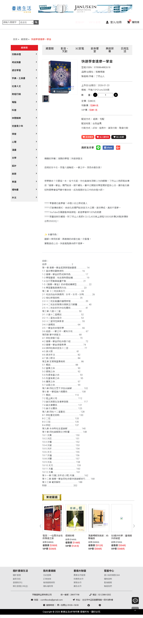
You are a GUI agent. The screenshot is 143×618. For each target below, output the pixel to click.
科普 (14, 110)
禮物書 (15, 189)
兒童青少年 (17, 126)
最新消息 (17, 579)
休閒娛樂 (16, 118)
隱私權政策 (48, 586)
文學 (14, 158)
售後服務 (108, 582)
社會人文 (16, 86)
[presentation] (40, 525)
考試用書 (16, 62)
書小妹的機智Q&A (112, 575)
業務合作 (77, 582)
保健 (14, 134)
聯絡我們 (108, 586)
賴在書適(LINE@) (20, 586)
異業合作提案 (79, 575)
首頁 (15, 39)
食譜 (14, 181)
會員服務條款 (49, 582)
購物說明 (108, 579)
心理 (14, 142)
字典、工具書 (18, 78)
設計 (14, 166)
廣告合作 (77, 586)
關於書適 (17, 575)
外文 (14, 197)
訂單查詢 (47, 579)
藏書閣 (24, 39)
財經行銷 (16, 94)
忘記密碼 (47, 575)
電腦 (14, 102)
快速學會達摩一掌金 (41, 39)
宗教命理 (16, 54)
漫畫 (14, 150)
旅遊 (14, 173)
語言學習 (16, 70)
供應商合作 (78, 579)
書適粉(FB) (17, 582)
